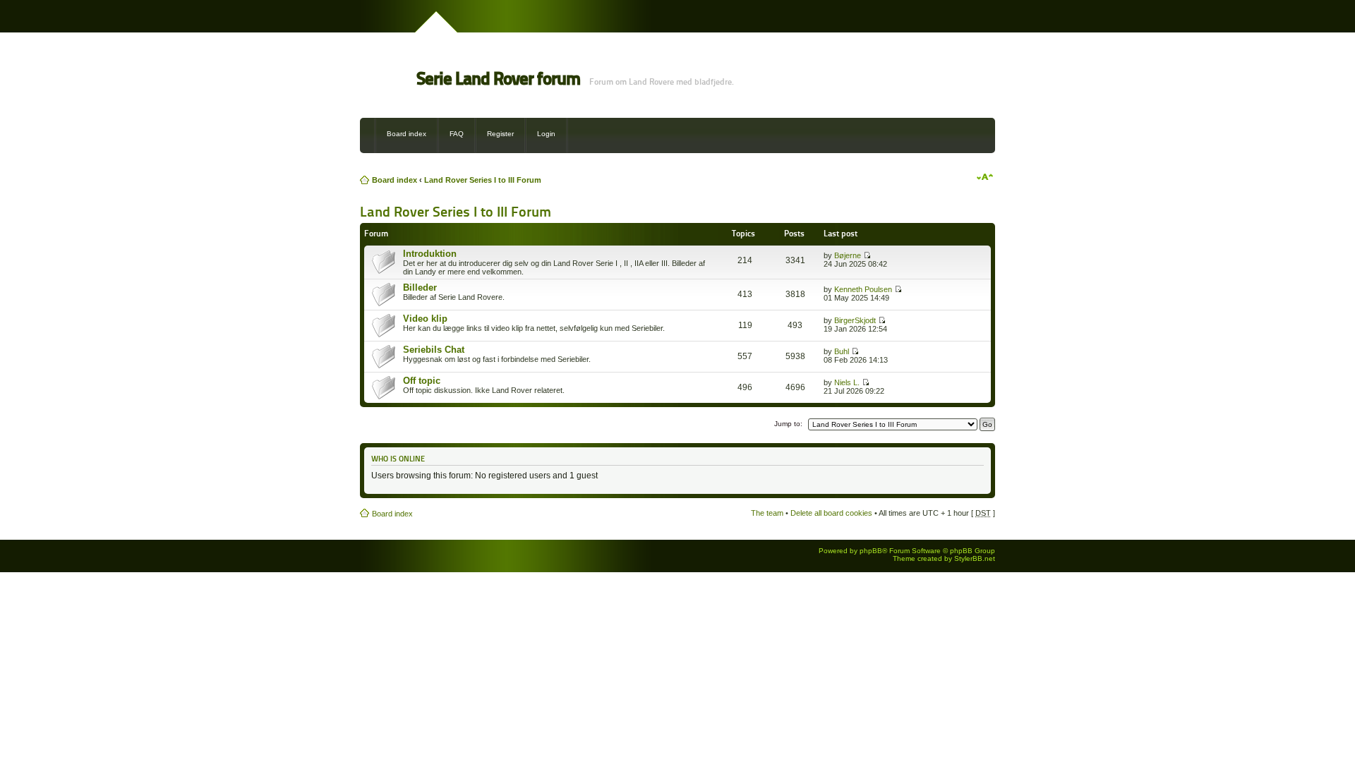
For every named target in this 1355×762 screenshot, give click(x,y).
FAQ (457, 134)
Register (500, 134)
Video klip (425, 318)
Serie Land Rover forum (498, 79)
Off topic (421, 380)
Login (546, 134)
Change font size (985, 177)
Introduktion (430, 253)
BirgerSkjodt (855, 320)
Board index (406, 134)
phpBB (871, 551)
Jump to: (788, 424)
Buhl (841, 351)
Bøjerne (847, 255)
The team (767, 513)
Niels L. (847, 382)
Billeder (420, 287)
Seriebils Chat (433, 349)
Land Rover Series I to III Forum (482, 180)
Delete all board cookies (831, 513)
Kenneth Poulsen (863, 289)
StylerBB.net (974, 558)
